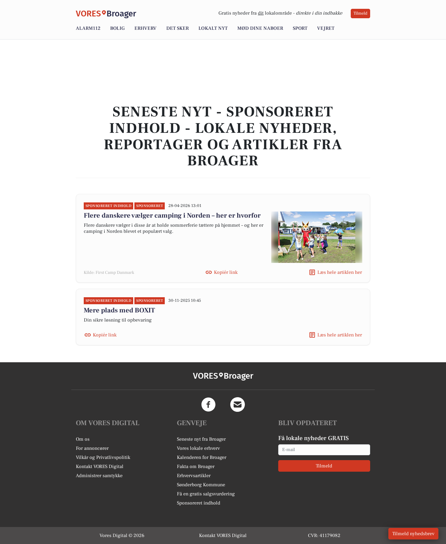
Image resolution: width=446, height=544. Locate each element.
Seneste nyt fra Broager (201, 439)
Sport (300, 28)
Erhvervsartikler (194, 476)
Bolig (117, 28)
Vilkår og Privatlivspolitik (103, 457)
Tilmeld (360, 13)
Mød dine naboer (260, 28)
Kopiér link (226, 272)
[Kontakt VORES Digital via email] (237, 404)
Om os (83, 439)
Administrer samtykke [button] (99, 476)
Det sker (177, 28)
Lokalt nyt (213, 28)
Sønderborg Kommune (201, 485)
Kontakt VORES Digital (99, 466)
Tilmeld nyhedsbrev (413, 534)
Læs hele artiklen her (339, 272)
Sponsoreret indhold (198, 503)
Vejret (325, 28)
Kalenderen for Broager (201, 457)
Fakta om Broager (196, 466)
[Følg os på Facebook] (208, 404)
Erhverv (145, 28)
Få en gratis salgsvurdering (206, 494)
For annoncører (92, 448)
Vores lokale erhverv (198, 448)
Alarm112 (88, 28)
